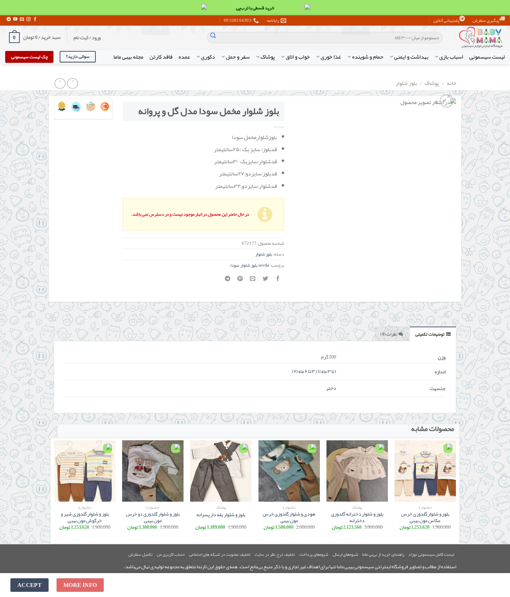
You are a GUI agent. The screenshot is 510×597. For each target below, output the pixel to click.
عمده (184, 56)
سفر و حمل (238, 56)
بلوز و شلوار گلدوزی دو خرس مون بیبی (153, 517)
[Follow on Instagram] (28, 19)
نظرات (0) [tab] (388, 334)
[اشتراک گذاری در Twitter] (265, 280)
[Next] (54, 490)
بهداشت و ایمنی (411, 56)
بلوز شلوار (406, 83)
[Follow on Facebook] (35, 19)
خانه (451, 83)
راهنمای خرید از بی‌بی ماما (383, 554)
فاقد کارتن (161, 56)
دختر (331, 388)
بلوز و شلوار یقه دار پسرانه (220, 515)
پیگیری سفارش (486, 20)
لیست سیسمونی (487, 56)
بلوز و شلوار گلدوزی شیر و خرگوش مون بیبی (85, 517)
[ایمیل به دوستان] (252, 280)
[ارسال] (213, 38)
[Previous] (455, 490)
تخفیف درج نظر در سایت (275, 554)
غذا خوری (331, 56)
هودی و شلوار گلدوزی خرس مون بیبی (289, 517)
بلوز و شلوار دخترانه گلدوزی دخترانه (357, 517)
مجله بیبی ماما (128, 56)
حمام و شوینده (367, 56)
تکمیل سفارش (140, 554)
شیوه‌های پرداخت (314, 554)
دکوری (208, 56)
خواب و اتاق (298, 56)
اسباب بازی (451, 56)
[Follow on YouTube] (15, 19)
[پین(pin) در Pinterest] (240, 280)
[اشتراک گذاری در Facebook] (277, 280)
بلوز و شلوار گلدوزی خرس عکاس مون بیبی (425, 517)
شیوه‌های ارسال (345, 554)
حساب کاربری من (171, 554)
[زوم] (446, 101)
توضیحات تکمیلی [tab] (429, 334)
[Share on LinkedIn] (227, 281)
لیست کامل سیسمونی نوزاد (431, 554)
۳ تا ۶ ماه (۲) (303, 371)
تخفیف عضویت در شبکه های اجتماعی (219, 554)
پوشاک (268, 56)
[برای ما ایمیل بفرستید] (22, 19)
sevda (263, 265)
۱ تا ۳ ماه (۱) (326, 371)
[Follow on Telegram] (9, 19)
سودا (234, 265)
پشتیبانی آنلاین (446, 20)
